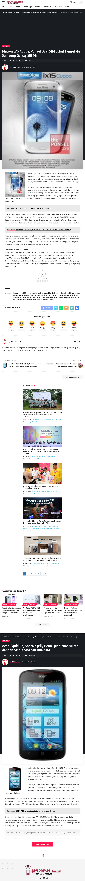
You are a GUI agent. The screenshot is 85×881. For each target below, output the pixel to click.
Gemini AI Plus (48, 526)
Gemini (41, 526)
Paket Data (41, 494)
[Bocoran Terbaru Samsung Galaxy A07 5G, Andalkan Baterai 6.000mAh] (73, 599)
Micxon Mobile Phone (63, 297)
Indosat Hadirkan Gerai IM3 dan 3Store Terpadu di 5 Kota (40, 487)
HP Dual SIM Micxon (41, 295)
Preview (5, 46)
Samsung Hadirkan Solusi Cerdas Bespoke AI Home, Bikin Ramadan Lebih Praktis (42, 559)
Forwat (38, 419)
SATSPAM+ (56, 528)
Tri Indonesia (27, 531)
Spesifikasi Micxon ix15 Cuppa (43, 299)
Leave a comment (74, 377)
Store (47, 494)
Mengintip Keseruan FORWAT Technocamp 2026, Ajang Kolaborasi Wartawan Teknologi (42, 414)
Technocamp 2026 (29, 422)
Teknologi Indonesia (29, 459)
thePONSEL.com (15, 67)
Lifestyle (26, 566)
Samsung (50, 566)
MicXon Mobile (51, 297)
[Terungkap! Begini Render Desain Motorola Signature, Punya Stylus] (53, 599)
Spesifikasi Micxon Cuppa (24, 299)
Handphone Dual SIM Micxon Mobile (24, 293)
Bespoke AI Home (38, 563)
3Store (34, 491)
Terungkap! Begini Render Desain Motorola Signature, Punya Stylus (53, 610)
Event (34, 419)
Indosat (44, 456)
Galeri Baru (40, 491)
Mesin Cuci (32, 566)
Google (55, 526)
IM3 (29, 528)
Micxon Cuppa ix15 (26, 297)
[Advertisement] (42, 28)
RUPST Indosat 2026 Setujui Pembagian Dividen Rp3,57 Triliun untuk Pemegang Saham (41, 451)
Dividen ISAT (37, 456)
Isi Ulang (38, 528)
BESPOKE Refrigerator (52, 563)
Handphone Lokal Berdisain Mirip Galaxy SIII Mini (53, 293)
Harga (25, 528)
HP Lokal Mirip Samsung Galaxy (59, 295)
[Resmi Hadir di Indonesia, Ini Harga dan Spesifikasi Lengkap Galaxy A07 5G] (11, 599)
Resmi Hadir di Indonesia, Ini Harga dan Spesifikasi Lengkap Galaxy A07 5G (11, 610)
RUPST (53, 456)
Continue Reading (42, 844)
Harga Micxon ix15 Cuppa (25, 295)
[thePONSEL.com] (15, 2)
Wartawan (38, 422)
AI (32, 456)
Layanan (31, 494)
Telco (38, 459)
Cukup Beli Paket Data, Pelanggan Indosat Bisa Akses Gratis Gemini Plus (42, 522)
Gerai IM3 (54, 491)
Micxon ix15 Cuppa (39, 297)
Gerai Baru (47, 491)
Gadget (5, 860)
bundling (35, 526)
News (59, 419)
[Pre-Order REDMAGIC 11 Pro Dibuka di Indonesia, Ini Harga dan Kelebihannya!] (32, 599)
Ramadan (44, 566)
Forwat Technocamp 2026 (49, 419)
